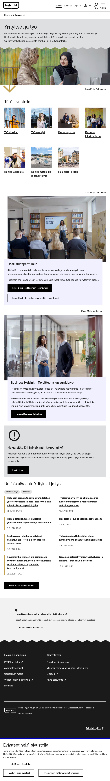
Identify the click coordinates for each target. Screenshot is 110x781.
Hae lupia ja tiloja (68, 172)
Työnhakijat (11, 132)
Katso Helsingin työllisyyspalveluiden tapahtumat (35, 298)
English (77, 5)
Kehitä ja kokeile (14, 172)
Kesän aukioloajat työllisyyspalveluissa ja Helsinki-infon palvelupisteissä (81, 558)
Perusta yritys (66, 132)
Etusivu (7, 15)
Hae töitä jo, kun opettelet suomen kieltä (80, 518)
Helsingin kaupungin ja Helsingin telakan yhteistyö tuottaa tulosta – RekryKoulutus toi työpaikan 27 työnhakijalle (29, 501)
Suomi (59, 5)
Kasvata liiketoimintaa (93, 134)
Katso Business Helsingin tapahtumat (30, 287)
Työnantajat (38, 132)
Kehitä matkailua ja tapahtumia (41, 174)
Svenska (68, 5)
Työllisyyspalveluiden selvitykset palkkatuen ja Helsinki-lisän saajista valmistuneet (26, 539)
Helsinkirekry (18, 470)
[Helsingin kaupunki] (10, 711)
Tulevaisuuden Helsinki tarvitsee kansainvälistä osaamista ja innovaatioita (80, 537)
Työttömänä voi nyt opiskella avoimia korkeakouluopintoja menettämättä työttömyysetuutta (78, 501)
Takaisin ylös (93, 728)
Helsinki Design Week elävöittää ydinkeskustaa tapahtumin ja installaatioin (29, 520)
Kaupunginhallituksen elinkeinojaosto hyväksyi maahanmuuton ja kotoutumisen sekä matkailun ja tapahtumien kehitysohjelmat (29, 562)
